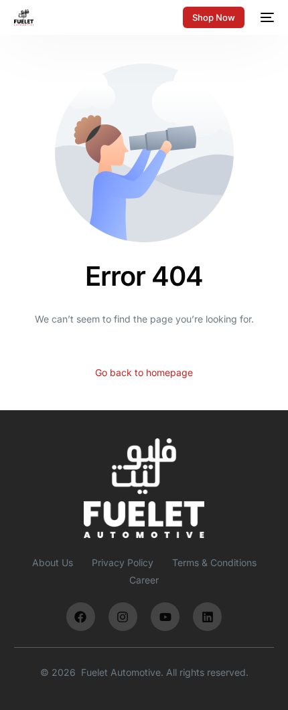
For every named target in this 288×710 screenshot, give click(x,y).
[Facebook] (80, 616)
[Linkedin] (207, 616)
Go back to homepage (144, 372)
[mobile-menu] (266, 17)
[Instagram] (123, 616)
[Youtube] (165, 616)
